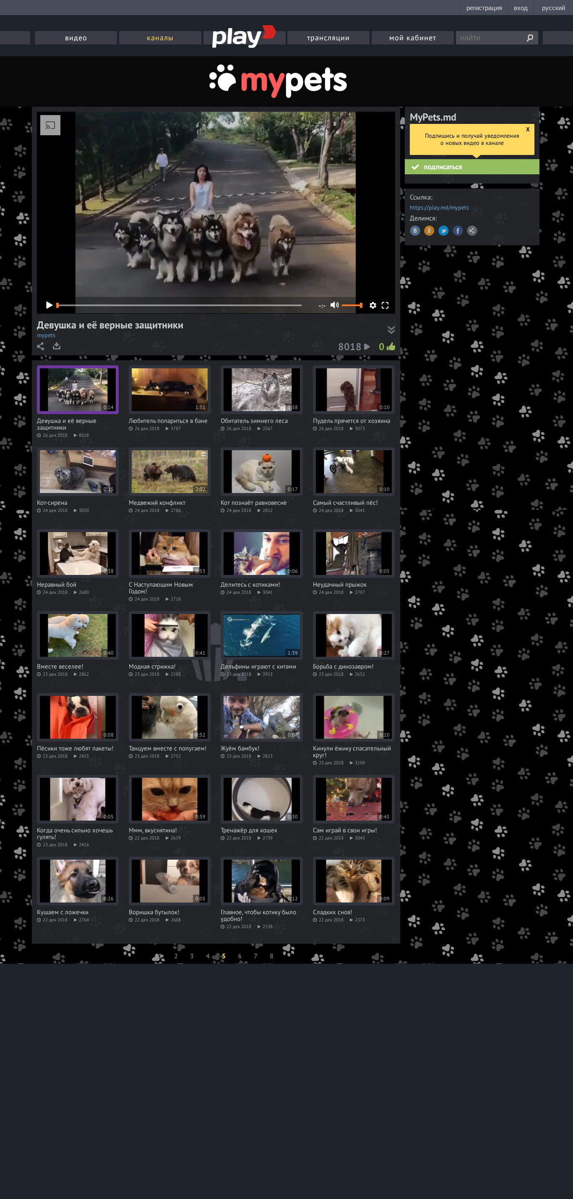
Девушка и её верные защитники (66, 424)
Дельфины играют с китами (258, 666)
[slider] (352, 305)
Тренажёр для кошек (249, 830)
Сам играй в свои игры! (345, 830)
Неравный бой (56, 584)
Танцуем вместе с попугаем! (168, 748)
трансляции (328, 37)
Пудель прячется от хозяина (351, 420)
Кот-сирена (52, 502)
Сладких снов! (332, 912)
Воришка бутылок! (154, 912)
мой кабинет (412, 37)
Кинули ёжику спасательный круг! (352, 751)
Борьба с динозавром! (343, 666)
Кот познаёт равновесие (254, 502)
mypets (46, 335)
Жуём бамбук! (240, 748)
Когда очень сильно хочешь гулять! (74, 833)
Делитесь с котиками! (250, 584)
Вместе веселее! (60, 666)
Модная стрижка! (152, 666)
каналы (160, 37)
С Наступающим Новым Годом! (161, 588)
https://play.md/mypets (439, 207)
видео (76, 37)
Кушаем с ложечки (63, 912)
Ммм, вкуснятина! (153, 830)
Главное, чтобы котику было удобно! (258, 915)
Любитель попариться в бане (168, 420)
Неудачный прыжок (340, 584)
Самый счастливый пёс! (345, 502)
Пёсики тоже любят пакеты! (75, 748)
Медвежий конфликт (157, 502)
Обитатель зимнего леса (254, 420)
